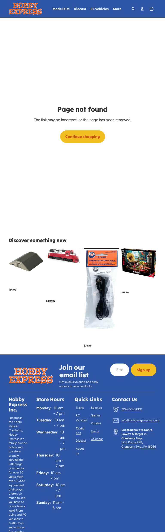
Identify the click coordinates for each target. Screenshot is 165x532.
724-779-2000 (131, 409)
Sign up (143, 369)
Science (96, 408)
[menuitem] (117, 9)
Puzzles (96, 423)
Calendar (97, 439)
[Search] (133, 9)
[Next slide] (76, 256)
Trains (80, 408)
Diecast (81, 440)
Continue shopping (82, 136)
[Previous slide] (51, 256)
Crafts (95, 431)
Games (96, 415)
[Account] (142, 9)
